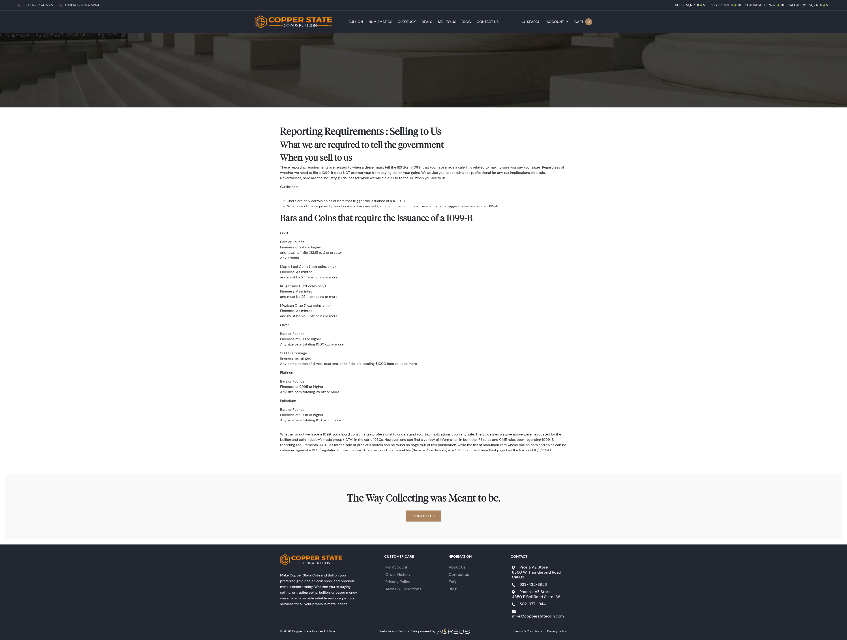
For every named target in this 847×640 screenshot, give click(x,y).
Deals (427, 22)
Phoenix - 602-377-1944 (82, 5)
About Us (457, 567)
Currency (407, 22)
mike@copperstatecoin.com (538, 616)
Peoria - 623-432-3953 (38, 5)
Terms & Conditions (403, 589)
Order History (397, 574)
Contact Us (487, 22)
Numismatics (380, 22)
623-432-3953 (533, 584)
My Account (396, 567)
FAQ (452, 581)
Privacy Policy (397, 581)
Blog (466, 22)
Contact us (459, 574)
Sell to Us (447, 22)
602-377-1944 (532, 603)
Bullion (356, 22)
